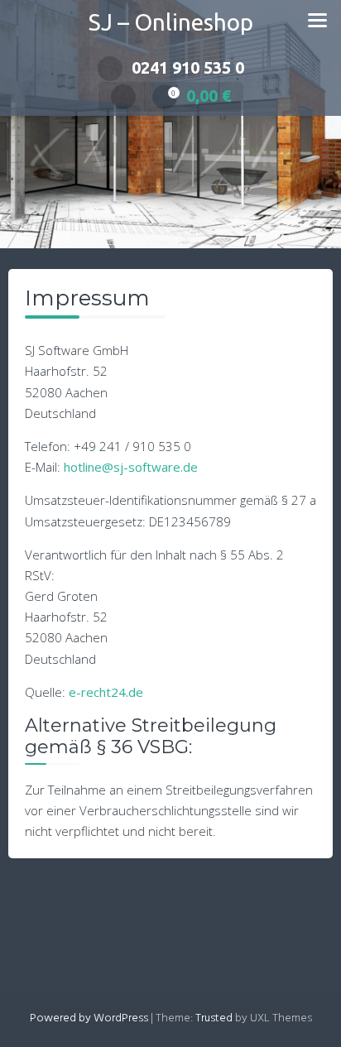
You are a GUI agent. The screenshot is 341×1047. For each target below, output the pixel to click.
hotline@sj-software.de (131, 467)
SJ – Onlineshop (171, 22)
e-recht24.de (106, 692)
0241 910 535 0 (188, 67)
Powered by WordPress (89, 1018)
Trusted (214, 1018)
